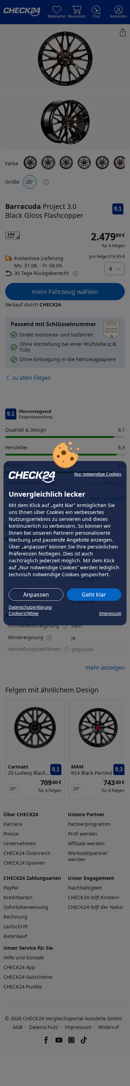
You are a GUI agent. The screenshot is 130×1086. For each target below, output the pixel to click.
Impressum (110, 613)
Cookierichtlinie (23, 613)
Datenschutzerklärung (30, 607)
